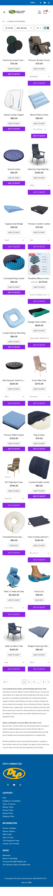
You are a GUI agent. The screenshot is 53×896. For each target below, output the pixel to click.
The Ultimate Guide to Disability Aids (16, 865)
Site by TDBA (26, 883)
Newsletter (7, 855)
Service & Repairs (9, 828)
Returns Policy (8, 807)
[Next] (48, 682)
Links (32, 2)
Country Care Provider (11, 844)
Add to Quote (39, 83)
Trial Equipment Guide (11, 841)
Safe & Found (8, 837)
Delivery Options (9, 831)
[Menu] (4, 12)
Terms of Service (9, 804)
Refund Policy (8, 813)
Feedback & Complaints (12, 801)
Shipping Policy (8, 816)
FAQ (4, 798)
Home (4, 21)
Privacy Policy (8, 810)
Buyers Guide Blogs (10, 858)
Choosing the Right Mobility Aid (14, 862)
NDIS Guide (7, 834)
